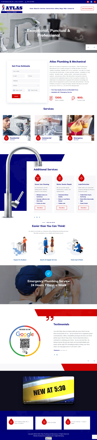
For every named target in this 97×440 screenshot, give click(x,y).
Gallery (57, 8)
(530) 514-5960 (30, 1)
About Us (37, 8)
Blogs (61, 8)
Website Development (39, 436)
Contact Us (70, 8)
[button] (34, 217)
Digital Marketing (59, 436)
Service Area (50, 8)
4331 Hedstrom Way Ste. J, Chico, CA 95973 (12, 1)
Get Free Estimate (87, 8)
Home (31, 8)
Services (43, 8)
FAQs (65, 8)
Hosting (48, 436)
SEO (52, 436)
